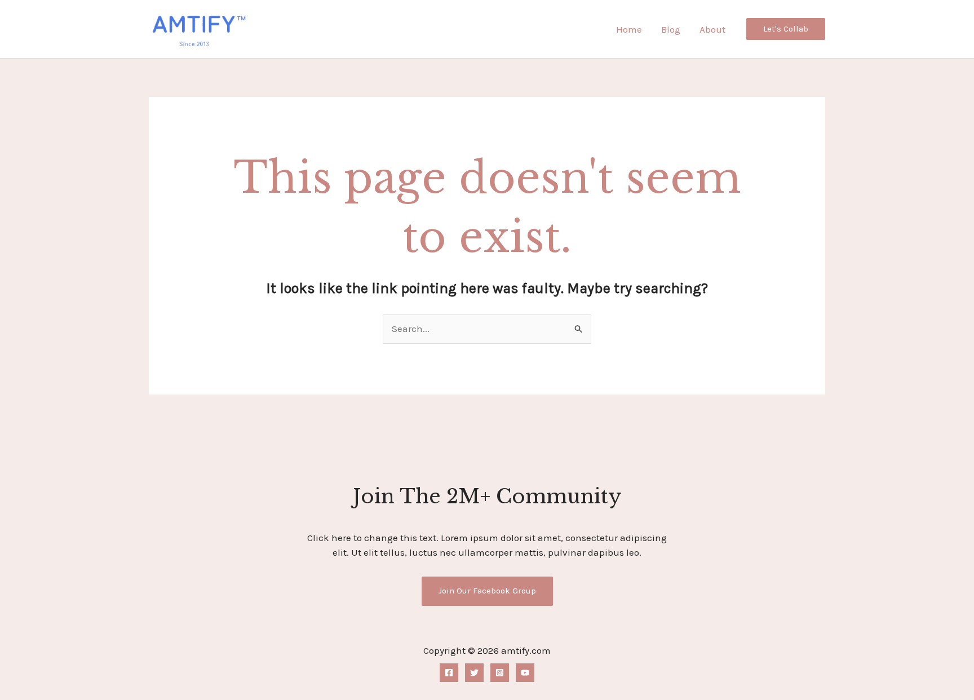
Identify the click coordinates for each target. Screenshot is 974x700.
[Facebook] (449, 672)
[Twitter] (474, 672)
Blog (670, 29)
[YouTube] (525, 672)
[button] (785, 29)
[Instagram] (499, 672)
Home (629, 29)
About (712, 29)
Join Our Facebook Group (487, 591)
